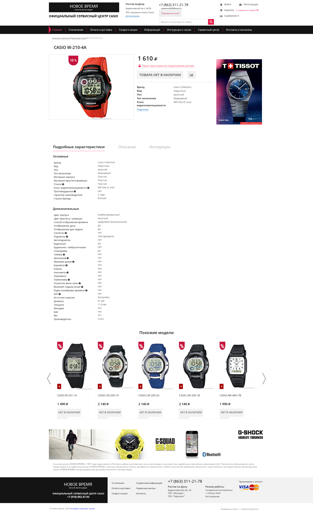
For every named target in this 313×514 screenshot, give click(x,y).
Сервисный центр (208, 29)
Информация (152, 29)
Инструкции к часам (179, 29)
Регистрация (250, 4)
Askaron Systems (249, 509)
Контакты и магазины (239, 29)
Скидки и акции (128, 29)
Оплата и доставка (101, 29)
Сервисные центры (146, 488)
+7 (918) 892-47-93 (78, 497)
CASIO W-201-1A (67, 395)
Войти (227, 4)
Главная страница (61, 38)
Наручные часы (78, 38)
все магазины (133, 16)
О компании (76, 29)
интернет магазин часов (82, 508)
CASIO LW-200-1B (189, 395)
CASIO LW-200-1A (108, 395)
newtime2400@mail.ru (171, 8)
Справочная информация (149, 483)
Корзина (240, 10)
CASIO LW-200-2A (148, 395)
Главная (57, 29)
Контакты (141, 493)
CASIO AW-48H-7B (230, 395)
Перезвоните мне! (170, 13)
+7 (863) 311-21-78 (173, 4)
